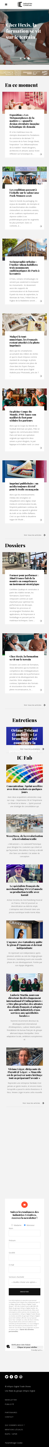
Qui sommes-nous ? (15, 1425)
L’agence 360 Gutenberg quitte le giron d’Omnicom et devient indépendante (24, 945)
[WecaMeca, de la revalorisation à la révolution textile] (24, 823)
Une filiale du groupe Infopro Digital (20, 1391)
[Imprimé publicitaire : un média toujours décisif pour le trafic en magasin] (24, 471)
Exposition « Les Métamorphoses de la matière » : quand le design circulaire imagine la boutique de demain (24, 120)
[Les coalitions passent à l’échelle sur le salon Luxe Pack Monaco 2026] (24, 178)
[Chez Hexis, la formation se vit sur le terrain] (24, 644)
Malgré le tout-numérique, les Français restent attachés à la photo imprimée (24, 341)
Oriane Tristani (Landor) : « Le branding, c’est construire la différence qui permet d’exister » (24, 740)
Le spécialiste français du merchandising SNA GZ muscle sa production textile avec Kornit (24, 890)
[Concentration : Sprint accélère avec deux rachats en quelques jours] (24, 774)
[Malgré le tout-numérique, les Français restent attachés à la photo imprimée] (24, 324)
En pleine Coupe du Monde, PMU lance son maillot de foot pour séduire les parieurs (23, 416)
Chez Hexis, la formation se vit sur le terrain (23, 31)
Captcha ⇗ (37, 1350)
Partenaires (11, 1412)
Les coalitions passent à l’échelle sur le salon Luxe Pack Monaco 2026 (24, 192)
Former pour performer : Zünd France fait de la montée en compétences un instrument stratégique (24, 579)
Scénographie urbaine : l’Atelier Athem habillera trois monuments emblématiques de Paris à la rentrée (24, 267)
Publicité (9, 1404)
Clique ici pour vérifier (27, 1347)
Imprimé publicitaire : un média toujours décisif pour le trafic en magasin (24, 486)
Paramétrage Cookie (13, 1443)
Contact (9, 1417)
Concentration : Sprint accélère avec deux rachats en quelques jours (25, 789)
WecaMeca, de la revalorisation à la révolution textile (24, 837)
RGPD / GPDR (11, 1434)
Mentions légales (14, 1429)
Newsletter (11, 1400)
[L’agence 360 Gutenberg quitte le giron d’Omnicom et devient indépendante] (24, 929)
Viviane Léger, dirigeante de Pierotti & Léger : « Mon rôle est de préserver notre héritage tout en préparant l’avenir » (24, 1073)
